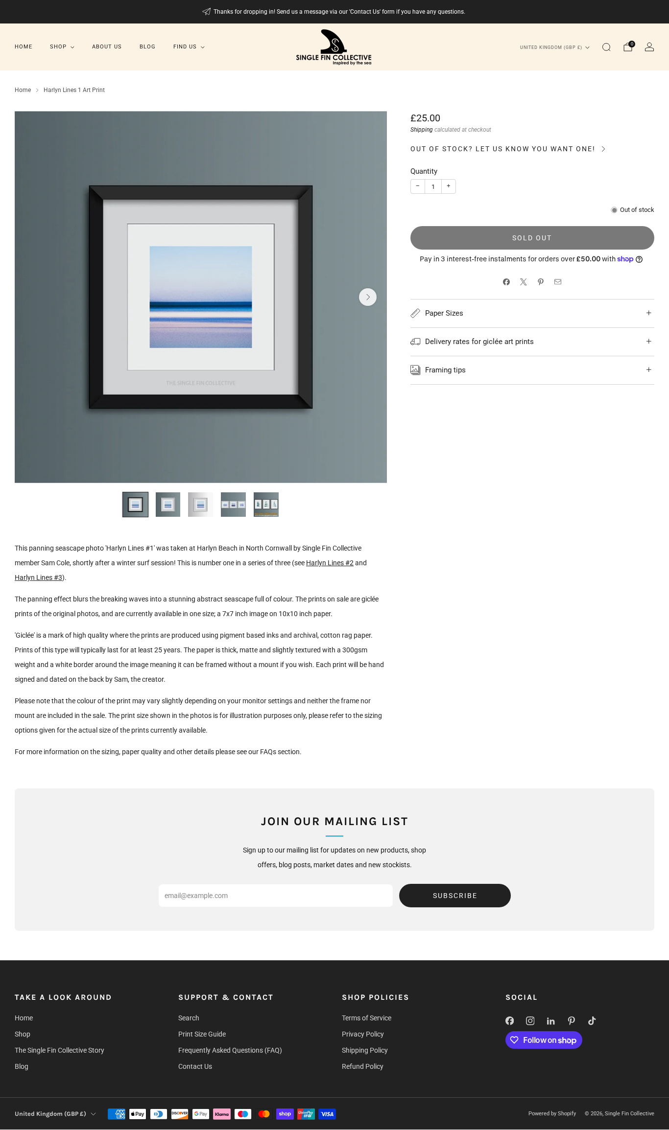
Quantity (423, 171)
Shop (58, 47)
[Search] (606, 47)
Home (23, 47)
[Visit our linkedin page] (550, 1021)
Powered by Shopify (552, 1113)
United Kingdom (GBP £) (551, 47)
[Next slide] (368, 297)
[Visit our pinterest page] (571, 1021)
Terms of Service (366, 1018)
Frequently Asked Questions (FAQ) (230, 1050)
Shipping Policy (365, 1050)
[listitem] (335, 11)
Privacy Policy (363, 1034)
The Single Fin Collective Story (59, 1050)
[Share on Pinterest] (541, 282)
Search (188, 1018)
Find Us (185, 47)
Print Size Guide (202, 1034)
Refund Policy (362, 1066)
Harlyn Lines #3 (38, 577)
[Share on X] (524, 282)
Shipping (421, 129)
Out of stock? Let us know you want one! (503, 149)
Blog (148, 47)
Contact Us (195, 1066)
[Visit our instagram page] (530, 1021)
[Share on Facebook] (507, 282)
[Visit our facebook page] (509, 1021)
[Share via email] (558, 282)
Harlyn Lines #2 (330, 563)
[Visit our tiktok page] (591, 1021)
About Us (107, 47)
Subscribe (455, 895)
